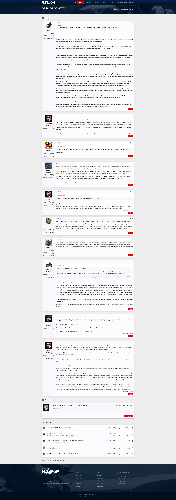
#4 (132, 163)
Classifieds (77, 486)
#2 (132, 116)
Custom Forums (78, 475)
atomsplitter (128, 435)
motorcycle (70, 429)
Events (77, 480)
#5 (132, 191)
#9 (132, 316)
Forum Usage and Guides (125, 474)
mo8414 (128, 428)
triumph (72, 435)
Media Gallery (100, 472)
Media (96, 2)
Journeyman (49, 429)
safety (67, 442)
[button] (83, 2)
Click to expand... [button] (94, 277)
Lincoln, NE (52, 232)
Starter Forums (78, 472)
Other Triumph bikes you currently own (55, 434)
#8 (132, 262)
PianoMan (45, 11)
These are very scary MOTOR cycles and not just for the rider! (61, 447)
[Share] (130, 23)
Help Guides (123, 478)
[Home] (114, 9)
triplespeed (128, 455)
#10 (132, 342)
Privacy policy (92, 497)
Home (75, 2)
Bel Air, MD (52, 156)
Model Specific (78, 478)
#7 (132, 239)
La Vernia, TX (51, 177)
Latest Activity (100, 478)
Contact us (77, 497)
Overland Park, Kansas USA (49, 38)
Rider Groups (78, 483)
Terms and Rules (84, 497)
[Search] (133, 2)
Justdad (128, 442)
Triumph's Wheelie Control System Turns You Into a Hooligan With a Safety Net (65, 440)
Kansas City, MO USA (50, 358)
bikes (69, 435)
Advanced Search (100, 483)
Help (97, 497)
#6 (132, 218)
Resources (104, 2)
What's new (88, 2)
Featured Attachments (102, 480)
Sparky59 (128, 448)
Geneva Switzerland (50, 207)
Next (49, 18)
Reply (131, 109)
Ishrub (48, 448)
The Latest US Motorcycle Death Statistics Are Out (59, 427)
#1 (132, 22)
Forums (80, 2)
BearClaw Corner (61, 429)
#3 (132, 142)
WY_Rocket (49, 435)
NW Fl (53, 253)
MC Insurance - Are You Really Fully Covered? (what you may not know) (63, 453)
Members (112, 2)
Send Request (123, 483)
